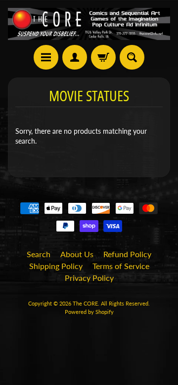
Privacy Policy (89, 277)
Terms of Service (120, 265)
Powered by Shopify (89, 311)
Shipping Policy (56, 265)
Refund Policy (127, 254)
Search (38, 254)
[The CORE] (89, 24)
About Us (76, 254)
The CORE (85, 303)
